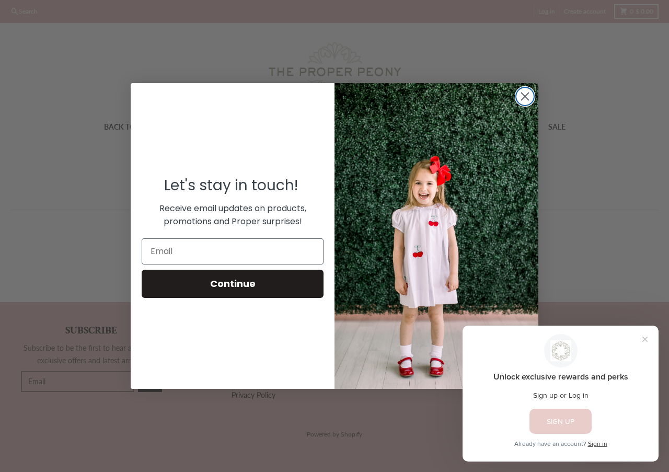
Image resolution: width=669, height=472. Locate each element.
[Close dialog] (525, 96)
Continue (233, 283)
